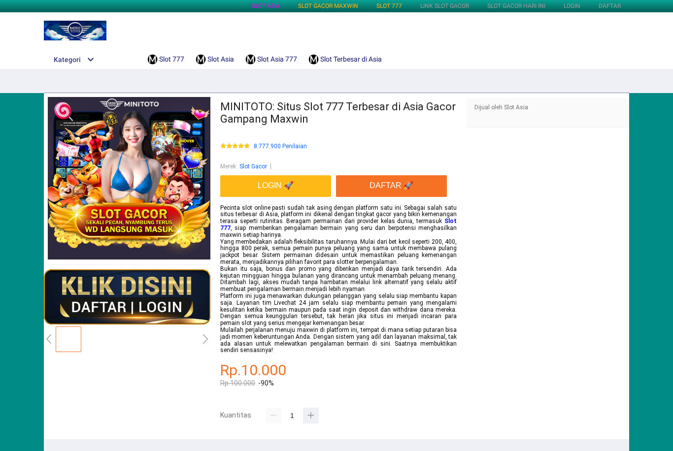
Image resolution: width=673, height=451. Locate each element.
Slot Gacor (253, 166)
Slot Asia (266, 5)
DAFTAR (610, 5)
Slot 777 (389, 5)
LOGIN (572, 5)
